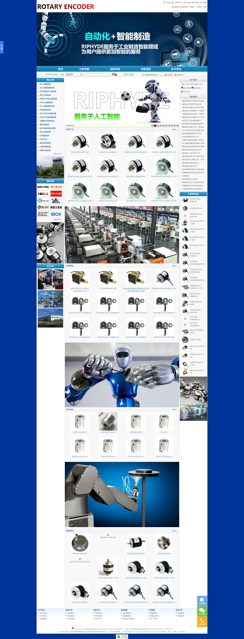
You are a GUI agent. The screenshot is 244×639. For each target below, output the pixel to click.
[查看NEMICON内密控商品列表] (56, 189)
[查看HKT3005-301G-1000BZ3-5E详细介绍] (108, 311)
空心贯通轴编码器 (47, 106)
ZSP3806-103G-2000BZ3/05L (164, 602)
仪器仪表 (43, 139)
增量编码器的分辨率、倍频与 (193, 114)
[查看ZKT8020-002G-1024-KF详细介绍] (136, 199)
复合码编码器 (45, 132)
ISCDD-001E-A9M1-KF (136, 554)
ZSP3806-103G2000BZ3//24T (136, 602)
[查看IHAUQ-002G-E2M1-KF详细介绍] (108, 199)
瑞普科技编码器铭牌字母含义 (193, 140)
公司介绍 (43, 613)
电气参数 (98, 616)
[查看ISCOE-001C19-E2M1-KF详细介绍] (80, 560)
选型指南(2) (127, 616)
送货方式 (179, 610)
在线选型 (146, 69)
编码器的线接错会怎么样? (192, 150)
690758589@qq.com (194, 84)
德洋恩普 (197, 88)
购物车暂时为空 (152, 75)
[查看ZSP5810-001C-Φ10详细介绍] (80, 454)
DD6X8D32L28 (164, 554)
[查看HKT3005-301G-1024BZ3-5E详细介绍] (80, 311)
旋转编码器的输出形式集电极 (193, 169)
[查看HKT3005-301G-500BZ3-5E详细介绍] (164, 311)
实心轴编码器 (45, 84)
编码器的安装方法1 (189, 166)
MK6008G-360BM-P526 (136, 177)
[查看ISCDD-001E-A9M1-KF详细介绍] (136, 551)
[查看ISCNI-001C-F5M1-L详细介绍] (80, 600)
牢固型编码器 (45, 110)
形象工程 (69, 610)
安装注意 (98, 613)
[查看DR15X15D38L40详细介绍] (108, 430)
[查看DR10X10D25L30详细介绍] (80, 430)
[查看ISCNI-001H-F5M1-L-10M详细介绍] (108, 576)
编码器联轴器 (45, 143)
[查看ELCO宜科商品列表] (43, 210)
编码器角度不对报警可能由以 (193, 101)
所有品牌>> (57, 219)
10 (178, 126)
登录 (173, 3)
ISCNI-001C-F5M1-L (80, 602)
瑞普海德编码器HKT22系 (191, 134)
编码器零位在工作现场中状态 (193, 182)
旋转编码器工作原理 (189, 179)
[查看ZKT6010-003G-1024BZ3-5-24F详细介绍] (80, 174)
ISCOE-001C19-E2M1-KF (80, 562)
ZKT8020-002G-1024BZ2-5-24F (80, 201)
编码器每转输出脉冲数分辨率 (193, 156)
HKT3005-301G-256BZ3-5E (108, 337)
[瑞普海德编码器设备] (50, 289)
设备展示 (70, 613)
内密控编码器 (45, 147)
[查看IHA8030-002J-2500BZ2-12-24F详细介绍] (185, 290)
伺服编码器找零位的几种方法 (193, 173)
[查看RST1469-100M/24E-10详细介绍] (185, 319)
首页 (60, 69)
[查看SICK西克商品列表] (56, 216)
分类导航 (84, 69)
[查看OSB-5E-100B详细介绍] (185, 342)
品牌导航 (115, 69)
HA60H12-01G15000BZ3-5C (136, 152)
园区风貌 (70, 619)
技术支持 (43, 616)
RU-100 (164, 432)
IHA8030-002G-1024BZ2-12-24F (164, 201)
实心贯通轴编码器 (47, 88)
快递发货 (181, 616)
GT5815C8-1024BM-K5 (108, 152)
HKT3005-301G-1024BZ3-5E (80, 313)
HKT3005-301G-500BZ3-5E (164, 313)
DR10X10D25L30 (80, 432)
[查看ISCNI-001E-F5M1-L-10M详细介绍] (136, 576)
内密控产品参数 (128, 619)
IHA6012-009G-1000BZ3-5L (108, 177)
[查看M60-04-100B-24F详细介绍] (80, 551)
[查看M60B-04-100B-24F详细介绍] (108, 535)
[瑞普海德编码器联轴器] (50, 327)
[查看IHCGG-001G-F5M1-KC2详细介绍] (185, 298)
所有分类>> (57, 154)
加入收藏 (203, 3)
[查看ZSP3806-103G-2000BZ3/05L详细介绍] (164, 600)
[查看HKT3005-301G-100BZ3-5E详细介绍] (136, 335)
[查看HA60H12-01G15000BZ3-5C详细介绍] (136, 150)
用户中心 (180, 75)
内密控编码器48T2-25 (190, 137)
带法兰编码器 (45, 95)
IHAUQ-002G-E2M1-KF (108, 201)
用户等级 (153, 619)
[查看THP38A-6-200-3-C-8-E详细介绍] (185, 367)
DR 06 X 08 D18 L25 (164, 457)
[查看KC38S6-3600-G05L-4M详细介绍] (185, 314)
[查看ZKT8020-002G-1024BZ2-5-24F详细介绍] (80, 199)
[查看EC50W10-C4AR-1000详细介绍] (80, 150)
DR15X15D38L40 (108, 432)
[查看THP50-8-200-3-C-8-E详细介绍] (185, 359)
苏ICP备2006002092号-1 (97, 632)
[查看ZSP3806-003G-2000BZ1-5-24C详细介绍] (164, 286)
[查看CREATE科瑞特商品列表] (56, 203)
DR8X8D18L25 (136, 432)
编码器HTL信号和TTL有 (191, 153)
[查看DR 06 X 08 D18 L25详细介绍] (164, 454)
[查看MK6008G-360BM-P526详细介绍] (136, 174)
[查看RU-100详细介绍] (164, 430)
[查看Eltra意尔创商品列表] (43, 203)
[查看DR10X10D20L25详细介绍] (108, 454)
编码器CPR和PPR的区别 (191, 104)
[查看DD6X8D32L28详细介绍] (164, 551)
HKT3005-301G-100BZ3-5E (136, 337)
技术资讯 (176, 69)
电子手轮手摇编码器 (48, 113)
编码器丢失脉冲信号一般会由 (193, 127)
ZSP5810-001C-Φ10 (80, 457)
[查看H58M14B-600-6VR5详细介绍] (185, 306)
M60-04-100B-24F (80, 554)
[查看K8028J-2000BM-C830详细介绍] (185, 334)
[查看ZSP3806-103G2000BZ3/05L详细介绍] (185, 282)
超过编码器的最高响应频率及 (193, 124)
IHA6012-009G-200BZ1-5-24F (164, 152)
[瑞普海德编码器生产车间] (50, 307)
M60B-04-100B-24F (108, 537)
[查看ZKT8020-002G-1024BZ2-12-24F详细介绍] (164, 174)
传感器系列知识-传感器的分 (192, 189)
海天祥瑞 (186, 88)
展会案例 (70, 616)
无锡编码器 (70, 126)
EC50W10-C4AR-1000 (80, 152)
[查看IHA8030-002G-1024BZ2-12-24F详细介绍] (164, 199)
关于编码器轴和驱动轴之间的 (193, 143)
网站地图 (195, 3)
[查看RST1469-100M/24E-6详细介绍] (185, 325)
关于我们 (41, 610)
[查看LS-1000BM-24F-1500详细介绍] (108, 286)
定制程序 (181, 613)
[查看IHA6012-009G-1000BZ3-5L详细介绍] (108, 174)
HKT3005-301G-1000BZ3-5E (108, 313)
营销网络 (43, 619)
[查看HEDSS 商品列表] (56, 210)
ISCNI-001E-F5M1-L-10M (136, 578)
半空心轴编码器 (46, 102)
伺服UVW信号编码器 (48, 99)
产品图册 (151, 610)
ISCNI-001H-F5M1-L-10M (108, 578)
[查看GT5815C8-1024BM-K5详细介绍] (108, 150)
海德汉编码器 (45, 150)
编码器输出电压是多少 (190, 163)
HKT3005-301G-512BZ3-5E (136, 313)
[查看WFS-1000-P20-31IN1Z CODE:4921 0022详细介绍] (80, 286)
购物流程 (153, 613)
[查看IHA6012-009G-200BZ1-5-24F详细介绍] (164, 150)
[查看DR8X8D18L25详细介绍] (136, 430)
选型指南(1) (127, 613)
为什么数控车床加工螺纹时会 (193, 130)
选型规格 (185, 176)
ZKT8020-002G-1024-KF (136, 201)
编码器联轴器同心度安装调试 (193, 107)
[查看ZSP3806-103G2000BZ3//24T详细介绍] (136, 600)
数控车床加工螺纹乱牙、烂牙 (193, 160)
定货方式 (96, 610)
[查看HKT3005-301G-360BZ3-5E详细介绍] (80, 335)
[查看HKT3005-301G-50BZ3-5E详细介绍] (164, 335)
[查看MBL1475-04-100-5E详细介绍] (185, 375)
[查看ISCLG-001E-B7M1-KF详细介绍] (185, 351)
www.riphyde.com (93, 629)
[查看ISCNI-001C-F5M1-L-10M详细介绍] (164, 576)
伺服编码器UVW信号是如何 (192, 186)
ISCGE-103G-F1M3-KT (108, 602)
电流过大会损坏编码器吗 (191, 120)
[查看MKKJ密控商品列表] (43, 196)
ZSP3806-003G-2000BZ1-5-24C (164, 289)
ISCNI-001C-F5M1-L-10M (164, 578)
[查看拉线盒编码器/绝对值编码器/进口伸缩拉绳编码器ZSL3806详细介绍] (136, 286)
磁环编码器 (44, 124)
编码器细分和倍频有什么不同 (193, 117)
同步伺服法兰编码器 (48, 91)
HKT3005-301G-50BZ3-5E (164, 337)
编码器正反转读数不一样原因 (193, 111)
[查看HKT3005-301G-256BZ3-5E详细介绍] (108, 335)
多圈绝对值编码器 (47, 121)
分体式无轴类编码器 (48, 117)
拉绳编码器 (44, 136)
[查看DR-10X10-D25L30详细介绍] (136, 454)
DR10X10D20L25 (108, 457)
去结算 (169, 75)
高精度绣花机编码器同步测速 (193, 147)
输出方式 (98, 619)
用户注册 (166, 3)
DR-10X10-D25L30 (135, 457)
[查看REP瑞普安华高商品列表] (43, 216)
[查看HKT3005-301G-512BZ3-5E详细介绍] (136, 311)
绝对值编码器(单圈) (48, 128)
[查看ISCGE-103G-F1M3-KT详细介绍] (108, 600)
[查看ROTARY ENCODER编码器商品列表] (56, 196)
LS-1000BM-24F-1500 (108, 289)
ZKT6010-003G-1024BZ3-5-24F (80, 177)
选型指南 (124, 610)
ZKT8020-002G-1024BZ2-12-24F (164, 177)
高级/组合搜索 (128, 74)
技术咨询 (186, 92)
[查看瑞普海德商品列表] (43, 189)
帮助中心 (179, 3)
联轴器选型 (154, 616)
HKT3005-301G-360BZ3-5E (80, 337)
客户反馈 (187, 3)
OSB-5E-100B (195, 340)
